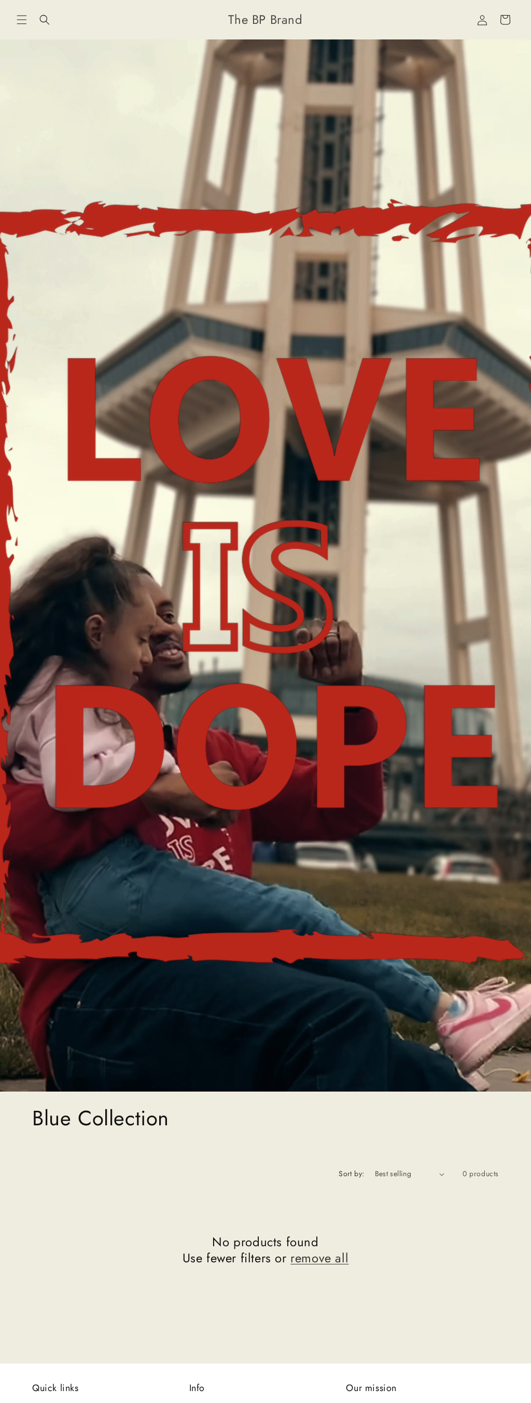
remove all (319, 1258)
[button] (21, 19)
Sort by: (351, 1173)
